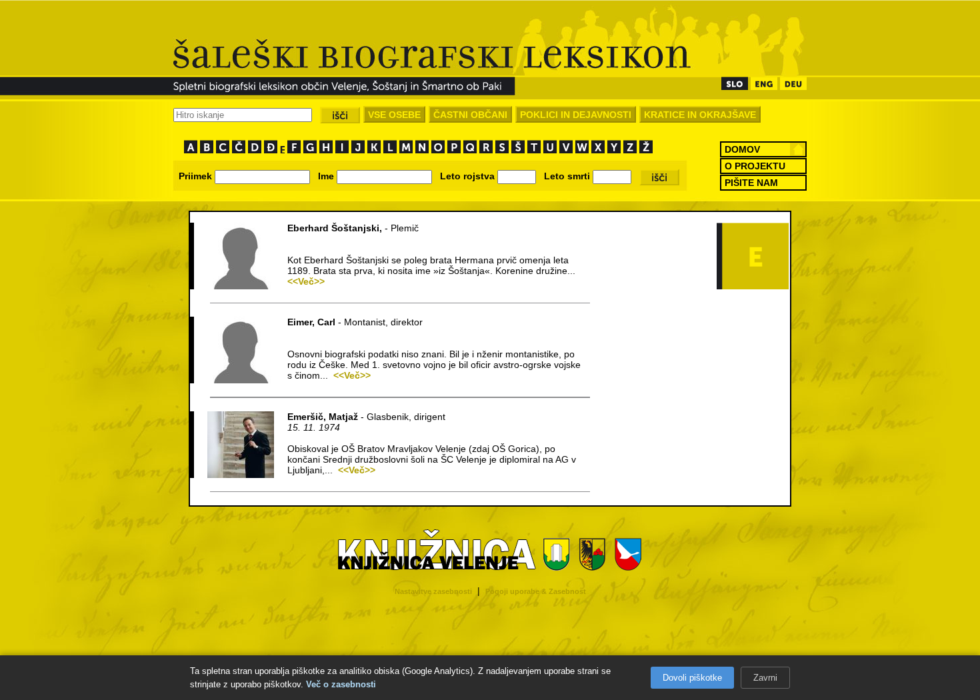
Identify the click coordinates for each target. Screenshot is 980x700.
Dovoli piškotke (692, 678)
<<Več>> (306, 281)
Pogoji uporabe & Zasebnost (535, 591)
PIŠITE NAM (751, 182)
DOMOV (742, 149)
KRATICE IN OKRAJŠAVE (700, 114)
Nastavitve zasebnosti (433, 591)
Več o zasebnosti (341, 684)
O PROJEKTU (755, 166)
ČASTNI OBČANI (470, 114)
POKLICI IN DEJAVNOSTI (575, 114)
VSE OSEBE (394, 114)
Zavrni (765, 678)
